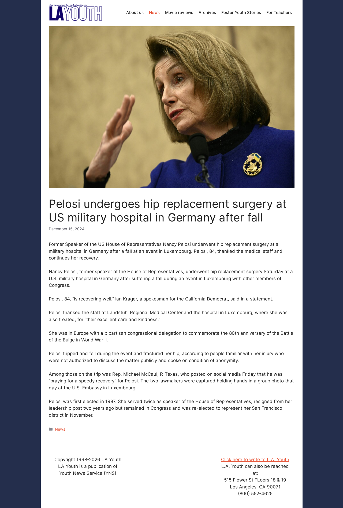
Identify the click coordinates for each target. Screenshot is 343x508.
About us (135, 12)
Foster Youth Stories (241, 12)
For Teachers (279, 12)
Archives (207, 12)
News (154, 12)
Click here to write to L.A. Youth (255, 459)
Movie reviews (179, 12)
